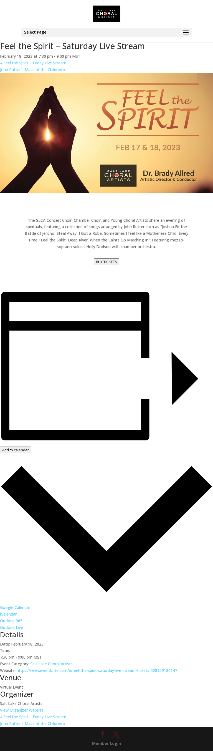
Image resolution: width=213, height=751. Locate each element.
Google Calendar (15, 607)
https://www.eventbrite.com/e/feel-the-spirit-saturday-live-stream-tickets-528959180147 (97, 670)
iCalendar (8, 614)
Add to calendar (15, 449)
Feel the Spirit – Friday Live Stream (33, 62)
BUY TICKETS (106, 261)
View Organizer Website (22, 710)
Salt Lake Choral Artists (51, 663)
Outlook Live (11, 627)
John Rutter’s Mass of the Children (32, 69)
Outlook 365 (11, 620)
